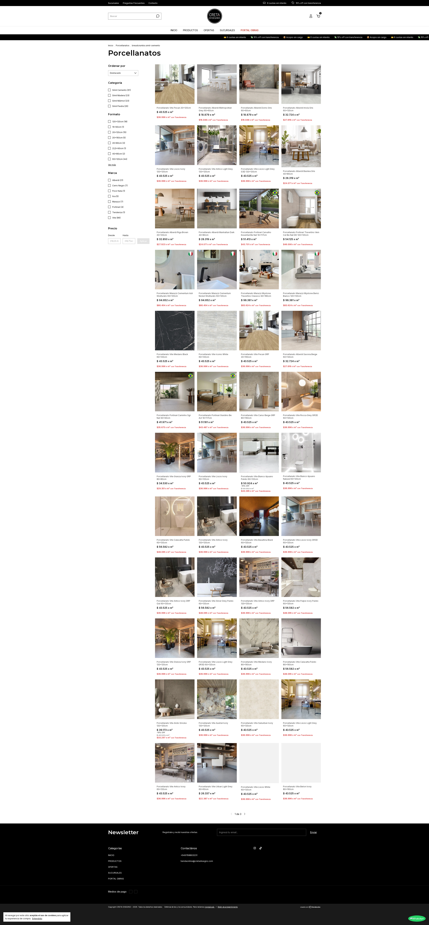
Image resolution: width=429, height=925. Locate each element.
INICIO (174, 30)
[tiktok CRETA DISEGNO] (260, 848)
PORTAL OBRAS (250, 30)
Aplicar (143, 241)
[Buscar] (157, 16)
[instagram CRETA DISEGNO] (254, 848)
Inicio (110, 45)
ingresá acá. (210, 907)
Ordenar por (116, 66)
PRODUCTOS (190, 30)
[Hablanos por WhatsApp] (417, 918)
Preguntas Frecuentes (134, 3)
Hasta (125, 235)
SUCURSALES (227, 30)
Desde (111, 235)
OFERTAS (209, 30)
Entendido (37, 918)
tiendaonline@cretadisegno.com (197, 861)
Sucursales (113, 3)
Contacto (153, 3)
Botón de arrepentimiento (228, 907)
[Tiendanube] (310, 907)
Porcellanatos (122, 45)
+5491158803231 (189, 855)
